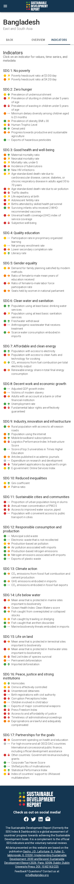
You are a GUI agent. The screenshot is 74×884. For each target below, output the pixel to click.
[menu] (5, 6)
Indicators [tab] (59, 39)
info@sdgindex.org (37, 875)
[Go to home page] (37, 6)
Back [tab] (9, 39)
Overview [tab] (38, 39)
